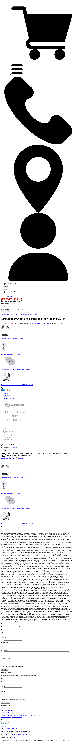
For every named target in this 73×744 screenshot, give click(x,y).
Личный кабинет (7, 296)
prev (2, 428)
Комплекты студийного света (28, 314)
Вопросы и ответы (10, 398)
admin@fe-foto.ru (12, 728)
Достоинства (5, 642)
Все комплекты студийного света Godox (13, 458)
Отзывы (6, 396)
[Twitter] (4, 390)
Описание (7, 395)
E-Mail (3, 638)
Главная (3, 314)
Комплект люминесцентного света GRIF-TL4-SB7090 (17, 385)
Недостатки (4, 650)
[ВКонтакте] (2, 390)
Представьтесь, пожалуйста (9, 633)
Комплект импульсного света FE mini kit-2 (13, 338)
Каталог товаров (12, 314)
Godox (14, 447)
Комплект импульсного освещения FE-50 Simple (15, 369)
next (4, 428)
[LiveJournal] (9, 390)
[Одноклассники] (6, 390)
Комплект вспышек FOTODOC (10, 354)
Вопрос (3, 691)
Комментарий (5, 658)
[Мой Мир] (8, 390)
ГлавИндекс (15, 737)
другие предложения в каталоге (39, 323)
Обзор (6, 393)
